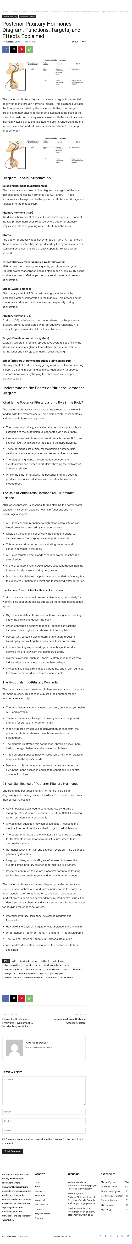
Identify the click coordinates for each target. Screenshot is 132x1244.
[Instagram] (105, 1236)
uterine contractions (33, 977)
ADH (14, 961)
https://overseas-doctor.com (39, 1047)
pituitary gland (57, 973)
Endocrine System (39, 11)
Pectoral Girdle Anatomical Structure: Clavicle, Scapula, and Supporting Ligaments (81, 1200)
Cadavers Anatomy (77, 1182)
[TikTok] (111, 1236)
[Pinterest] (21, 49)
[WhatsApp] (29, 49)
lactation (77, 969)
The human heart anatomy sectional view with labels (81, 1213)
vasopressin (51, 977)
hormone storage (34, 969)
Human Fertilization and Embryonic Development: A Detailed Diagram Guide (17, 1023)
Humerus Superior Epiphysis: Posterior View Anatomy (82, 1187)
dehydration (58, 961)
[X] (13, 49)
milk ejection (9, 973)
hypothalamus (52, 969)
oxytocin (43, 973)
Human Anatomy (20, 11)
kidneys (66, 969)
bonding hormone (28, 961)
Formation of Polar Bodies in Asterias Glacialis (69, 1021)
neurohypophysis (27, 973)
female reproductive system (56, 965)
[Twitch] (116, 1236)
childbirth (45, 961)
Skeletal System (75, 1193)
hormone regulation (13, 969)
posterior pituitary (12, 977)
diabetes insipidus (12, 965)
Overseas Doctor (13, 41)
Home (5, 11)
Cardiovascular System (79, 1208)
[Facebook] (5, 49)
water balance (67, 977)
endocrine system (32, 965)
